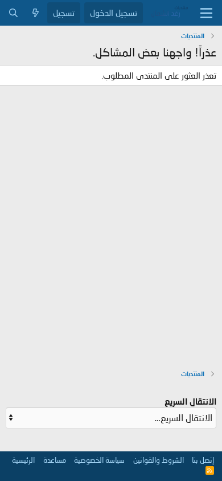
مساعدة (54, 459)
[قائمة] (206, 13)
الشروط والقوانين (158, 459)
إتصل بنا (203, 459)
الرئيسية (23, 459)
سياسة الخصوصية (99, 459)
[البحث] (13, 12)
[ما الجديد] (35, 12)
